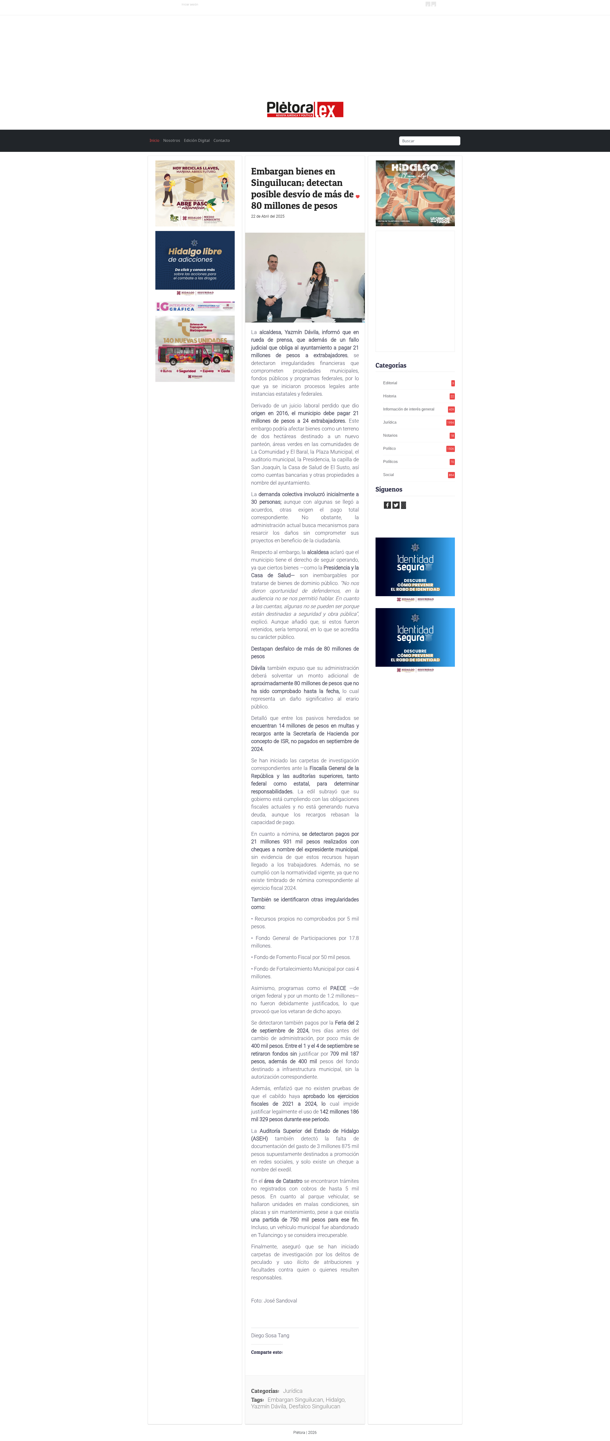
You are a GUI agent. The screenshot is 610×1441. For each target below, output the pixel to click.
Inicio (154, 140)
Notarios (418, 435)
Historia (418, 396)
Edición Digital (197, 140)
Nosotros (171, 140)
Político (418, 448)
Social (418, 475)
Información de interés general (418, 409)
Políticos (418, 462)
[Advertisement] (305, 51)
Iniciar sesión (190, 4)
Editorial (418, 383)
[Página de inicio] (305, 107)
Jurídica (418, 422)
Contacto (222, 140)
